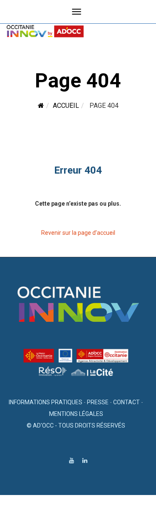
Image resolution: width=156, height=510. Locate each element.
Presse (98, 402)
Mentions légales (76, 413)
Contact (126, 402)
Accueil (66, 105)
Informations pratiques (45, 402)
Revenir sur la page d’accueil (78, 232)
